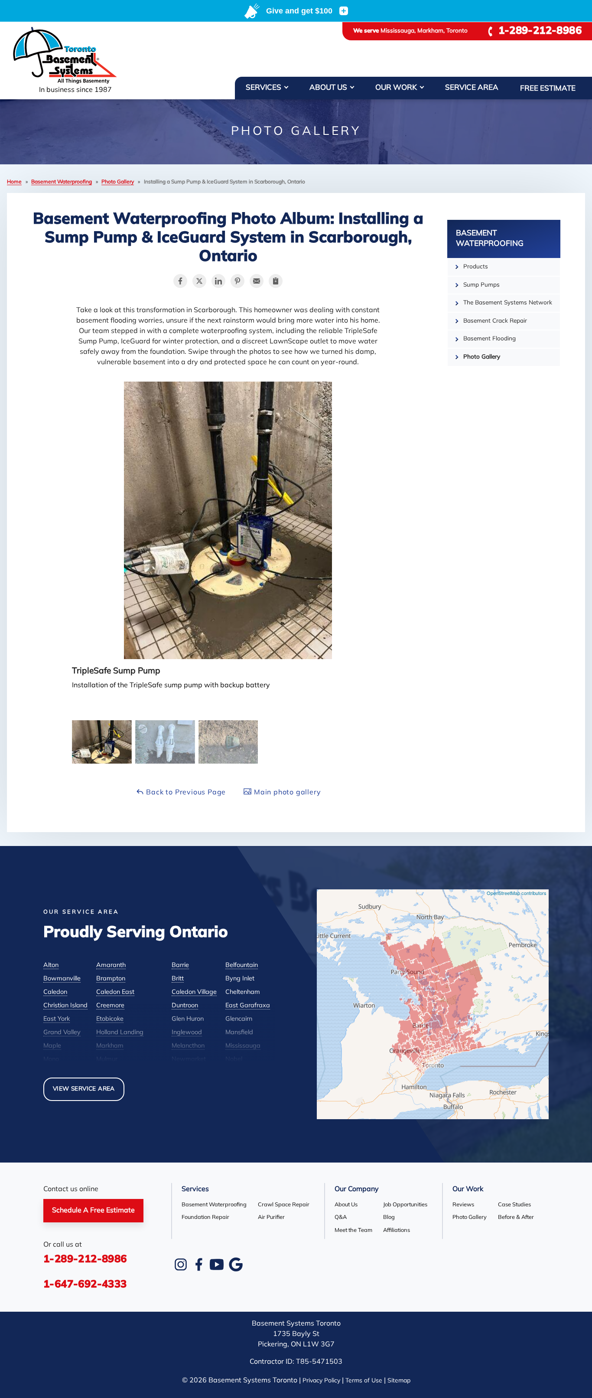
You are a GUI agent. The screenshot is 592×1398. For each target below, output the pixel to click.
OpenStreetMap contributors (516, 892)
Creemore (110, 1006)
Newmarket (189, 1059)
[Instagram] (180, 1264)
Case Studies (514, 1205)
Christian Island (65, 1006)
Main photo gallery (286, 792)
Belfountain (241, 965)
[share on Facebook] (180, 281)
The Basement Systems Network (507, 303)
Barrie (180, 965)
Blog (389, 1217)
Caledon (55, 992)
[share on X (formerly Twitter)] (199, 281)
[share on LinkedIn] (218, 281)
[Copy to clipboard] (276, 281)
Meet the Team (353, 1230)
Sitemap (398, 1381)
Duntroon (185, 1006)
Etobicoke (110, 1019)
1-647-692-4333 (85, 1285)
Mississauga (242, 1046)
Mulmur (106, 1059)
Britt (178, 979)
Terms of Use (363, 1381)
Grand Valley (62, 1032)
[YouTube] (216, 1264)
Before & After (516, 1217)
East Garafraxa (247, 1006)
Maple (52, 1046)
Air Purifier (271, 1217)
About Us (328, 87)
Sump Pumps (481, 285)
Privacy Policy (321, 1381)
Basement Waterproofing (490, 239)
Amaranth (111, 965)
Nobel (233, 1059)
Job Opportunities (405, 1205)
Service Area (471, 87)
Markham (110, 1046)
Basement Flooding (489, 339)
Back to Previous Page (185, 792)
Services (263, 87)
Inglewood (187, 1032)
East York (56, 1019)
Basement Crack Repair (495, 321)
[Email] (256, 281)
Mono (51, 1059)
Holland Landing (119, 1032)
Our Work (396, 87)
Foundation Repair (205, 1217)
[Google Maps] (235, 1264)
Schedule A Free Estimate (93, 1210)
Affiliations (396, 1230)
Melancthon (188, 1046)
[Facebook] (198, 1264)
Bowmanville (62, 979)
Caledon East (115, 992)
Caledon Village (194, 992)
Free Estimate (548, 88)
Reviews (463, 1205)
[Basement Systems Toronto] (75, 55)
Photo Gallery (481, 357)
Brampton (110, 979)
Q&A (341, 1217)
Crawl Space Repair (283, 1205)
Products (475, 267)
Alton (51, 965)
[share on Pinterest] (237, 281)
